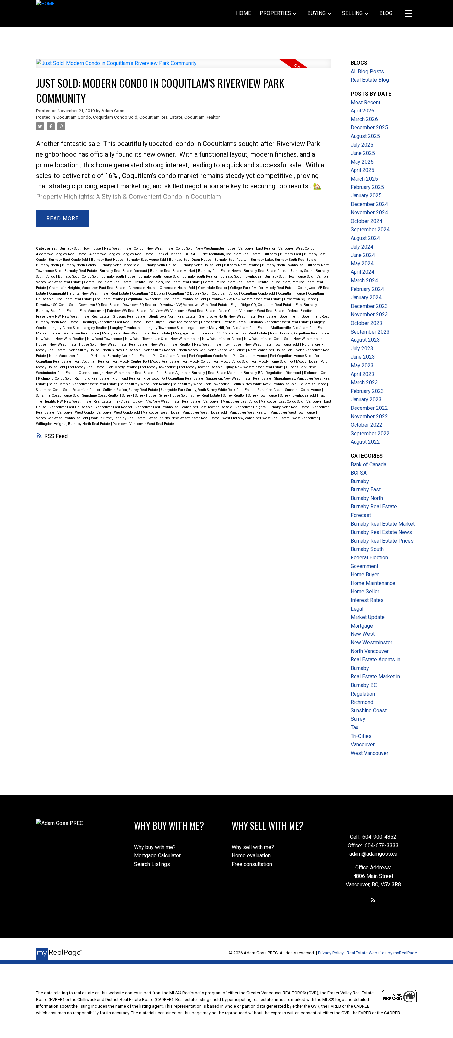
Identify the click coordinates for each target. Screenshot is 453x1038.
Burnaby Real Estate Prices (266, 271)
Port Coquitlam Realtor (92, 361)
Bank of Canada (169, 254)
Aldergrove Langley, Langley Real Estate (121, 254)
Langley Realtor (95, 328)
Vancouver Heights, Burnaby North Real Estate (272, 407)
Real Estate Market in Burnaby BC (236, 373)
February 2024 (367, 289)
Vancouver (212, 401)
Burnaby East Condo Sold (69, 260)
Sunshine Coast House (303, 390)
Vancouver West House (162, 412)
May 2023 (362, 365)
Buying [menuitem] (316, 13)
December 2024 (369, 204)
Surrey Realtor (234, 395)
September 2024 (370, 229)
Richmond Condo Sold (55, 378)
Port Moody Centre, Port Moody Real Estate (146, 361)
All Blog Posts (367, 71)
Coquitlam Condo (73, 117)
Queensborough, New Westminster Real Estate (116, 373)
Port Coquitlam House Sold (291, 356)
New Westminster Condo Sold (170, 248)
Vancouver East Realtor (257, 248)
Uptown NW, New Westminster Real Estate (167, 401)
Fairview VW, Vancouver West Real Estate (182, 311)
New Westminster (185, 339)
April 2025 (362, 170)
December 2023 (369, 306)
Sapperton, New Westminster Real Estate (239, 378)
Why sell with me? (253, 847)
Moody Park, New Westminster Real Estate (136, 333)
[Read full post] (183, 67)
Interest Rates (235, 322)
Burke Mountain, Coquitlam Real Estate (230, 254)
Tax (322, 395)
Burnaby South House (118, 276)
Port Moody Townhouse (158, 367)
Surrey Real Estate (206, 395)
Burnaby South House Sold (159, 276)
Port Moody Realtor (122, 367)
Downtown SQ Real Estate (99, 305)
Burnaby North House (159, 265)
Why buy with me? (155, 847)
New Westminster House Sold (73, 344)
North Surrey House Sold (122, 350)
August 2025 (365, 136)
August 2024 (365, 238)
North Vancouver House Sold (271, 350)
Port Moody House (304, 361)
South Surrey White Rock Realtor (145, 384)
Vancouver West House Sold (205, 412)
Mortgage (181, 333)
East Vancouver (92, 311)
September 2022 (370, 433)
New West (44, 339)
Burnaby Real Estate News (220, 271)
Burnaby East (291, 254)
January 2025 (366, 195)
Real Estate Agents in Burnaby (181, 373)
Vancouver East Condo (241, 401)
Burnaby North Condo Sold (119, 265)
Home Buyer (154, 322)
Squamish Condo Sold (53, 390)
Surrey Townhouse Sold (298, 395)
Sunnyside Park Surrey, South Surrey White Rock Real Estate (208, 390)
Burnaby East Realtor (231, 260)
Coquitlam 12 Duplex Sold (189, 293)
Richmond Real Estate (92, 378)
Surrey (127, 395)
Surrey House (146, 395)
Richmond (294, 373)
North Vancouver (192, 350)
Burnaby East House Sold (146, 260)
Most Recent (365, 102)
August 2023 (365, 340)
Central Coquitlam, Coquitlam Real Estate (168, 282)
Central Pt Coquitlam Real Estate (229, 282)
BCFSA (190, 254)
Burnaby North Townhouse (283, 265)
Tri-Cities (123, 401)
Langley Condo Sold (64, 328)
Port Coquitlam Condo (170, 356)
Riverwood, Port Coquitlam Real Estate (173, 378)
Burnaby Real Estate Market (173, 271)
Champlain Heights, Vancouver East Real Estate (87, 288)
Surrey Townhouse (263, 395)
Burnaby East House (107, 260)
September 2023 (370, 332)
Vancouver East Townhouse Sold (207, 407)
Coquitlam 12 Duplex (149, 293)
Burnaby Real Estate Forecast (124, 271)
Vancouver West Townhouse (293, 412)
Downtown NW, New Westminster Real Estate (245, 299)
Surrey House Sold (174, 395)
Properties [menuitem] (275, 13)
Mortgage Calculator (157, 856)
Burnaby (271, 254)
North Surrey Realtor (160, 350)
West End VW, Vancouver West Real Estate (256, 418)
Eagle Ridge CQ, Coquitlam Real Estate (262, 305)
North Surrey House (84, 350)
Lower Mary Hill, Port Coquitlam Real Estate (233, 328)
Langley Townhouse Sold (164, 328)
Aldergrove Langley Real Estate (61, 254)
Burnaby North (48, 265)
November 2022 (369, 416)
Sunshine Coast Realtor (101, 395)
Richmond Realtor (126, 378)
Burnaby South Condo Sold (78, 276)
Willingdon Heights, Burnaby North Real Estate (73, 424)
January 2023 (366, 399)
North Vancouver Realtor (69, 356)
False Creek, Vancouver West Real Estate (251, 311)
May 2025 (362, 162)
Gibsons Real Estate (129, 316)
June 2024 (363, 255)
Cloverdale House (143, 288)
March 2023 (364, 382)
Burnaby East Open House (190, 260)
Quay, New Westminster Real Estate (255, 367)
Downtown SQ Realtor (139, 305)
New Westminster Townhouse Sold (272, 344)
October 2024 (366, 221)
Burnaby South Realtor (200, 276)
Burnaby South (302, 271)
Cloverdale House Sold (178, 288)
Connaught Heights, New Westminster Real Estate (89, 293)
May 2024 (362, 263)
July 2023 (362, 348)
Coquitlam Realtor (202, 117)
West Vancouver (305, 418)
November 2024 (369, 212)
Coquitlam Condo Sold (115, 117)
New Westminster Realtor (171, 344)
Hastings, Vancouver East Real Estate (111, 322)
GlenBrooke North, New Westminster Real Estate (238, 316)
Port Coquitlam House (250, 356)
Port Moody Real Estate (86, 367)
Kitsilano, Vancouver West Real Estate (279, 322)
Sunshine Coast (270, 390)
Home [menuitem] (243, 13)
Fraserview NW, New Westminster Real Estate (73, 316)
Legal (191, 328)
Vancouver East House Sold (71, 407)
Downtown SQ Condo (300, 299)
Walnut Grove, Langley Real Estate (119, 418)
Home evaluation (251, 856)
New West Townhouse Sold (146, 339)
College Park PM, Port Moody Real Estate (263, 288)
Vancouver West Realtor (249, 412)
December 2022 (369, 408)
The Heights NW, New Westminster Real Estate (74, 401)
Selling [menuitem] (352, 13)
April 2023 (362, 374)
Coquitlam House (292, 293)
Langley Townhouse (126, 328)
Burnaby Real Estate (81, 271)
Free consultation (252, 864)
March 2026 (364, 119)
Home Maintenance (183, 322)
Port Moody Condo (196, 361)
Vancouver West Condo (296, 248)
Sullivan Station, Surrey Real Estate (131, 390)
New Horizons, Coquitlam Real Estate (300, 333)
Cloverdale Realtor (213, 288)
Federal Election (300, 311)
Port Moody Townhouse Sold (201, 367)
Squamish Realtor (87, 390)
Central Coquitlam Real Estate (108, 282)
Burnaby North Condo (79, 265)
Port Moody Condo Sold (231, 361)
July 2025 (362, 145)
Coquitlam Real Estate (160, 117)
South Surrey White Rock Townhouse (202, 384)
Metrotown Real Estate (81, 333)
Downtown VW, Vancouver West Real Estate (194, 305)
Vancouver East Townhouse (157, 407)
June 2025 (363, 153)
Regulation (275, 373)
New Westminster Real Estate (123, 344)
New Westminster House (216, 248)
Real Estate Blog (370, 80)
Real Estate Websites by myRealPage (382, 952)
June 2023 (363, 357)
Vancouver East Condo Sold (282, 401)
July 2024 (362, 247)
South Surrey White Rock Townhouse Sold (265, 384)
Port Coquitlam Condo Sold (210, 356)
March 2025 (364, 179)
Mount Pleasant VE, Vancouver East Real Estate (229, 333)
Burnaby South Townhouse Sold (289, 276)
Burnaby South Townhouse (81, 248)
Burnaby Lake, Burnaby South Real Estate (284, 260)
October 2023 (366, 323)
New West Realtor (70, 339)
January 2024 (366, 297)
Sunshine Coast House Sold (58, 395)
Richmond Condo (317, 373)
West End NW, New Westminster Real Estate (184, 418)
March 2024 (364, 280)
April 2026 (362, 111)
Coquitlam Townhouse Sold (185, 299)
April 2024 (362, 272)
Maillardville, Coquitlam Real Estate (300, 328)
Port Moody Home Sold (269, 361)
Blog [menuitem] (385, 13)
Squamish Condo (313, 384)
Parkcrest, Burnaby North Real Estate (121, 356)
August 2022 (365, 442)
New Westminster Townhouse (218, 344)
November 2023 (369, 314)
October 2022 (366, 425)
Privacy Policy (331, 952)
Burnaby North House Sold (200, 265)
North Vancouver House (227, 350)
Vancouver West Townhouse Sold (62, 418)
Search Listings (152, 864)
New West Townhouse (105, 339)
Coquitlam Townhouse (144, 299)
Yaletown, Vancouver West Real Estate (143, 424)
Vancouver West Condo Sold (119, 412)
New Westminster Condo (124, 248)
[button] (373, 900)
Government (289, 316)
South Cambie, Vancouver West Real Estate (83, 384)
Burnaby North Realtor (242, 265)
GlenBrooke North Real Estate (172, 316)
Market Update (48, 333)
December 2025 (369, 127)
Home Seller (211, 322)
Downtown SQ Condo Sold (56, 305)
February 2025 (367, 187)
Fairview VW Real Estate (127, 311)
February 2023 (367, 391)
